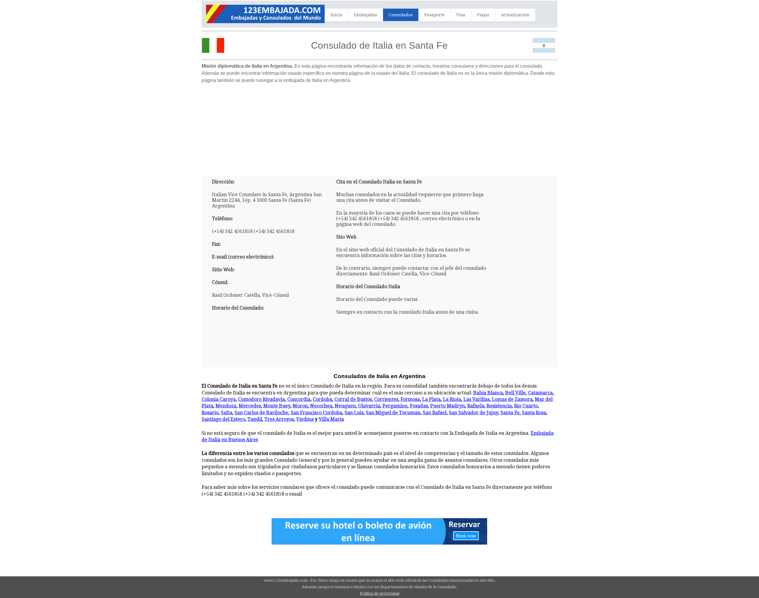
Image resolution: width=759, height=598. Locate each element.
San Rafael (435, 412)
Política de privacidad (379, 593)
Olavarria (369, 406)
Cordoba (322, 399)
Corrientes (386, 399)
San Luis (354, 412)
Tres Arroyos (279, 419)
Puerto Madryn (447, 406)
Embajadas (365, 14)
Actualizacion (515, 14)
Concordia (298, 399)
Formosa (410, 399)
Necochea (321, 406)
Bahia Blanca (488, 393)
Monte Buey (276, 406)
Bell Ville (515, 393)
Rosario (210, 412)
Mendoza (226, 406)
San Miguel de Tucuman (393, 412)
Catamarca (540, 393)
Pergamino (394, 406)
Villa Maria (331, 419)
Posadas (419, 406)
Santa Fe (509, 412)
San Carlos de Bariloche (261, 412)
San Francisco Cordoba (316, 412)
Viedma (305, 419)
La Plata (431, 399)
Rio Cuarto (526, 406)
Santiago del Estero (223, 419)
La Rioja (452, 399)
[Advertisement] (379, 127)
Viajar (483, 14)
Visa (460, 14)
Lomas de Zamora (512, 399)
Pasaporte (434, 14)
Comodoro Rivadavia (261, 399)
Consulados (401, 14)
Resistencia (499, 406)
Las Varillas (476, 399)
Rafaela (475, 406)
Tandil (255, 419)
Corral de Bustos (353, 399)
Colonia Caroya (219, 399)
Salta (226, 412)
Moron (300, 406)
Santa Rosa (534, 412)
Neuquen (345, 406)
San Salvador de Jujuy (473, 412)
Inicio (336, 14)
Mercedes (250, 406)
